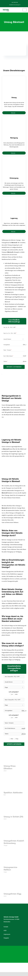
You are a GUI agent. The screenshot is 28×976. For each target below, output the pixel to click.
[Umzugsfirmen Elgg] (14, 886)
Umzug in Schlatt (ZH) (13, 816)
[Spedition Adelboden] (14, 784)
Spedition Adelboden (13, 792)
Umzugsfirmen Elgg (12, 893)
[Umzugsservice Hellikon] (14, 859)
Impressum (7, 934)
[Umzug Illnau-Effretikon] (14, 758)
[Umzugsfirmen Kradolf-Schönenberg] (14, 832)
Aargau (5, 872)
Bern (5, 794)
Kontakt (6, 927)
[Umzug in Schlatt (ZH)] (14, 808)
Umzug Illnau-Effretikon (10, 767)
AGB (5, 930)
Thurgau (5, 845)
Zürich (5, 770)
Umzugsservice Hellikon (10, 868)
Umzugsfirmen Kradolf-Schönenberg (14, 841)
